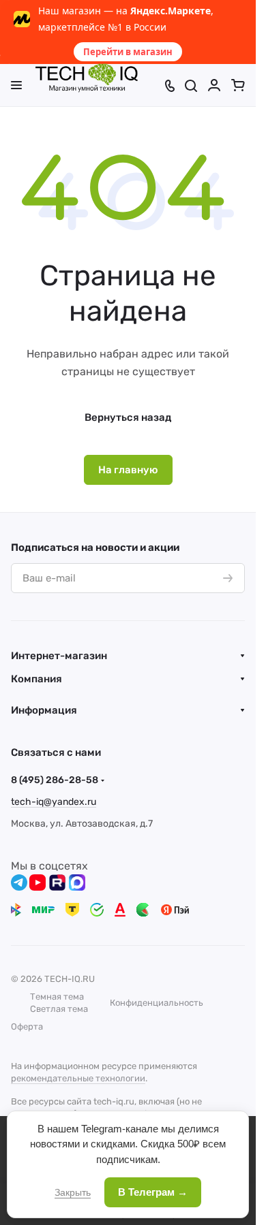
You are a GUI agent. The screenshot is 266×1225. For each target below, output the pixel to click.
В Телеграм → (153, 1192)
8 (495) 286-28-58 (54, 780)
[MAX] (77, 882)
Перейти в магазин (128, 52)
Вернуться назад (128, 417)
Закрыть (73, 1192)
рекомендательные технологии (78, 1078)
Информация (44, 710)
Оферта (27, 1026)
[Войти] (214, 85)
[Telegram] (19, 882)
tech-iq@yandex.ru (53, 802)
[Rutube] (57, 882)
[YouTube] (37, 882)
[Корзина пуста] (238, 85)
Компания (36, 679)
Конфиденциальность (156, 1003)
